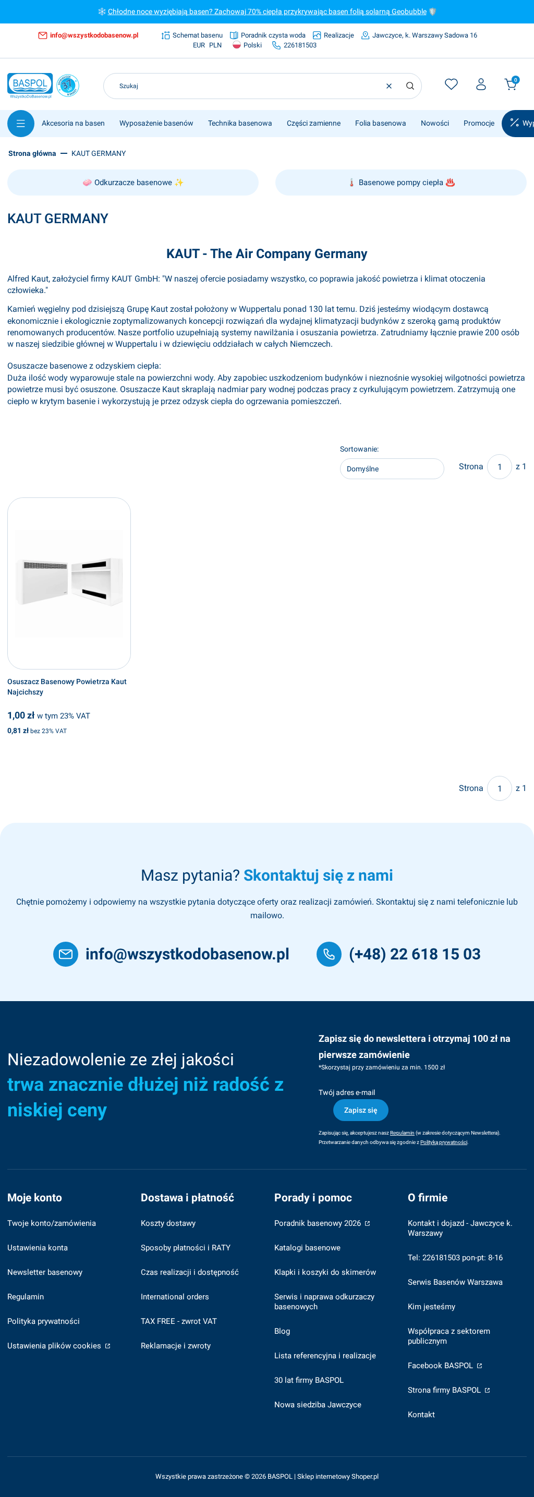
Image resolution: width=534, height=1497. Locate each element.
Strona (471, 466)
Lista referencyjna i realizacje (325, 1355)
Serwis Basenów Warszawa (455, 1282)
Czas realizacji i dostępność (190, 1272)
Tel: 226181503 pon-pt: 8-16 (455, 1257)
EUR (199, 45)
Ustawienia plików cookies (55, 1345)
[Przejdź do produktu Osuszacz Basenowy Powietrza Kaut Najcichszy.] (69, 583)
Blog (282, 1331)
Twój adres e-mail (347, 1092)
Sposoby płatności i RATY (185, 1247)
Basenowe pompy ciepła (401, 182)
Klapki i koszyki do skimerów (325, 1272)
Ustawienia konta (37, 1247)
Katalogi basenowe (307, 1247)
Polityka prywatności (43, 1321)
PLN (215, 45)
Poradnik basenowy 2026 (318, 1223)
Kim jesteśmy (431, 1306)
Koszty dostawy (168, 1223)
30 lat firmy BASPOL (309, 1380)
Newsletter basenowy (44, 1272)
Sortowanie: (359, 449)
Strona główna (32, 153)
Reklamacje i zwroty (176, 1345)
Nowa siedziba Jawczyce (317, 1404)
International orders (175, 1296)
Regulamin (25, 1296)
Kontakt (421, 1414)
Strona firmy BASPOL (445, 1390)
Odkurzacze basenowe (133, 182)
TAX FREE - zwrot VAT (179, 1321)
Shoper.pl (365, 1476)
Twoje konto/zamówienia (51, 1223)
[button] (409, 86)
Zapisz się (361, 1110)
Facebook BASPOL (441, 1365)
